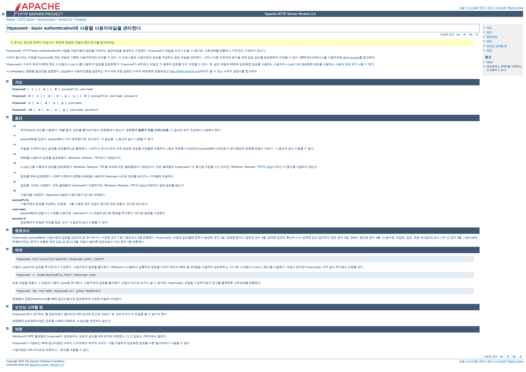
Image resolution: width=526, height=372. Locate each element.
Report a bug (515, 7)
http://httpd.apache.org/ (185, 71)
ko (470, 34)
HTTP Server (26, 19)
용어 (490, 7)
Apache (10, 19)
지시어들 (472, 7)
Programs (81, 19)
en (458, 34)
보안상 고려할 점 (497, 45)
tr (477, 34)
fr (464, 34)
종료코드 (492, 36)
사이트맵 (500, 7)
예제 (489, 41)
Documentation (46, 19)
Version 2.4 (65, 19)
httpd (64, 71)
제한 (489, 50)
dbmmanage (351, 57)
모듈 (462, 7)
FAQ (482, 7)
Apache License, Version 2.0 (46, 364)
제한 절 (60, 241)
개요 (489, 27)
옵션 (489, 32)
